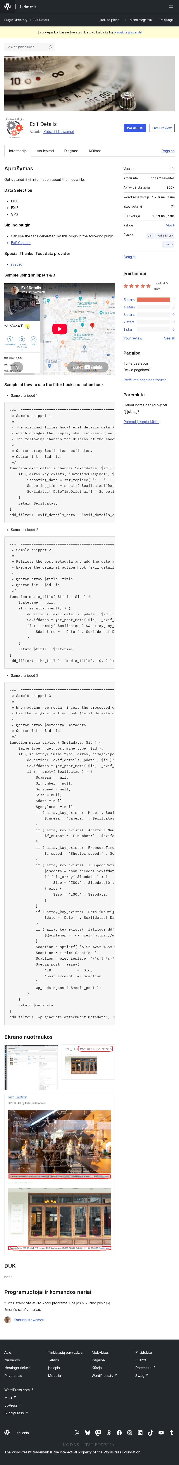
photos (168, 244)
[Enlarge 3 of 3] (109, 1100)
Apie (7, 1352)
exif (150, 235)
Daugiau (130, 257)
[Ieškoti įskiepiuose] (50, 47)
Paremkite (145, 1368)
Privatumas (13, 1375)
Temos (53, 1360)
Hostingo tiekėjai (17, 1368)
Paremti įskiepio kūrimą (142, 421)
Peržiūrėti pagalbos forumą (145, 380)
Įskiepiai (54, 1368)
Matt (10, 1397)
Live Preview (162, 128)
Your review (133, 338)
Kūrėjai (97, 1368)
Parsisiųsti (135, 128)
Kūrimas (95, 151)
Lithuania (22, 1433)
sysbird (16, 264)
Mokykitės (100, 1352)
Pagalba (168, 151)
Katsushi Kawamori (58, 131)
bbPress (13, 1405)
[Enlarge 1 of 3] (52, 1050)
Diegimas (71, 151)
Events (140, 1360)
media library (164, 235)
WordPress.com (19, 1390)
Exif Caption (21, 242)
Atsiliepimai (45, 151)
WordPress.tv (105, 1375)
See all (169, 338)
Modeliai (55, 1375)
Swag (142, 1375)
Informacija (18, 151)
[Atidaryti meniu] (172, 6)
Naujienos (12, 1360)
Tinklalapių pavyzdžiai (65, 1352)
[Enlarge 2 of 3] (109, 1050)
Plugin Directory (16, 20)
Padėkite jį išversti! (128, 32)
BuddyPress (16, 1413)
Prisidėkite (143, 1352)
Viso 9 (170, 225)
